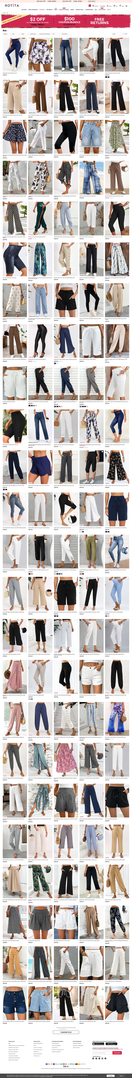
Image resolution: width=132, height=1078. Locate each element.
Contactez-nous (37, 1055)
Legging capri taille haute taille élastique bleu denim (115, 444)
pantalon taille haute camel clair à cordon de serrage (38, 859)
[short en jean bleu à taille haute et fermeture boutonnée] (15, 1003)
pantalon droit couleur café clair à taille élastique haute (64, 277)
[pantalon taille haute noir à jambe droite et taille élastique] (40, 635)
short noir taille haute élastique (60, 318)
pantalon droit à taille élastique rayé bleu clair (88, 859)
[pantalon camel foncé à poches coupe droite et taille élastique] (15, 341)
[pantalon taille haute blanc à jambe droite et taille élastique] (66, 551)
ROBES (72, 9)
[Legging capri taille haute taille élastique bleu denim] (117, 426)
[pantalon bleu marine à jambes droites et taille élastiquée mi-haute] (66, 383)
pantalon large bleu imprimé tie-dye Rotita (87, 195)
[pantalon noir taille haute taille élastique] (91, 259)
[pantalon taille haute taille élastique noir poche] (15, 635)
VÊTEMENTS (49, 9)
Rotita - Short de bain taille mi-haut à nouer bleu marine (38, 485)
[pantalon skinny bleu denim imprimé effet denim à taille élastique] (117, 551)
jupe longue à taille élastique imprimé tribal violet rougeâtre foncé (65, 778)
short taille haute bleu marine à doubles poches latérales (115, 527)
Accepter (111, 1075)
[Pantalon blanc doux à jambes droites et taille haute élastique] (66, 963)
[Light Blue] (106, 616)
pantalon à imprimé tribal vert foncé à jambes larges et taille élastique (39, 819)
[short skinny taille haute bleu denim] (15, 259)
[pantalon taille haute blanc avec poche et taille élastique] (40, 509)
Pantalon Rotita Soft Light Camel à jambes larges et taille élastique (115, 319)
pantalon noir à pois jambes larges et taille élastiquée (89, 778)
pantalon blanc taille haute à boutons (86, 236)
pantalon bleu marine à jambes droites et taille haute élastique (91, 818)
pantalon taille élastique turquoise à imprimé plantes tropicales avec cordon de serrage (40, 278)
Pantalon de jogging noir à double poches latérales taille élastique (115, 695)
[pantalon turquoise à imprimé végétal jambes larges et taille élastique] (40, 881)
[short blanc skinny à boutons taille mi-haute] (91, 676)
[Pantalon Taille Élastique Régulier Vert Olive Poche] (91, 551)
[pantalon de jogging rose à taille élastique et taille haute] (15, 718)
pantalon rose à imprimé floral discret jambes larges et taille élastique (14, 695)
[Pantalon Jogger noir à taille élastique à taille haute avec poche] (91, 467)
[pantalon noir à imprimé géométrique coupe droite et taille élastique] (15, 218)
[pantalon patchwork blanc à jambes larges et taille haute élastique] (15, 800)
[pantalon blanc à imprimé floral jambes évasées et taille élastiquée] (117, 259)
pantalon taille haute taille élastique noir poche (11, 654)
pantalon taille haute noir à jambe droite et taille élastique (39, 654)
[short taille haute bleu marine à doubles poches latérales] (117, 509)
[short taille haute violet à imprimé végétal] (40, 54)
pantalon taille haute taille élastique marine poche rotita (13, 485)
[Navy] (108, 77)
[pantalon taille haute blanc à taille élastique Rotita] (117, 635)
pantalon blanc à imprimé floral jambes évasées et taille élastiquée (115, 278)
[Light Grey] (34, 405)
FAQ (9, 1043)
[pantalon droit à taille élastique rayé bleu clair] (91, 841)
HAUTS (56, 9)
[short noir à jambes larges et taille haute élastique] (117, 1003)
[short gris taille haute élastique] (40, 922)
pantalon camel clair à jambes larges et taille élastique (89, 940)
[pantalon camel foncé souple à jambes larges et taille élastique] (15, 963)
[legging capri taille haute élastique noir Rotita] (117, 218)
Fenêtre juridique (76, 1047)
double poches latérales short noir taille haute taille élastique (65, 612)
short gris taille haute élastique (34, 940)
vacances (42, 9)
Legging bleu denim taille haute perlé (10, 73)
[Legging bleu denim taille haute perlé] (15, 54)
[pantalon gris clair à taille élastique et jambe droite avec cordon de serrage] (91, 383)
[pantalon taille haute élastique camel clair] (117, 881)
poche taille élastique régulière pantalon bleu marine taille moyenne (39, 738)
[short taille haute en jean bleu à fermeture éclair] (91, 136)
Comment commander (38, 1047)
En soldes (125, 33)
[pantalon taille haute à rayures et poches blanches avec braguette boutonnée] (66, 635)
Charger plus (66, 1032)
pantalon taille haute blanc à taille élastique (36, 155)
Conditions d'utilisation (77, 1043)
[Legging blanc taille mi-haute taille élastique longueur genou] (117, 383)
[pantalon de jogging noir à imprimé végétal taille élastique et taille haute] (117, 922)
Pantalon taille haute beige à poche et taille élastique (115, 859)
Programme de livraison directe (58, 1049)
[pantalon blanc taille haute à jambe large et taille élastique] (91, 509)
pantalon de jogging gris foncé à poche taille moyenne (13, 778)
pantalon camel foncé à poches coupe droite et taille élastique (14, 359)
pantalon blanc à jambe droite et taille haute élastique (64, 737)
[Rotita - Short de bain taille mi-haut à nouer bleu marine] (40, 467)
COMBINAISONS (89, 9)
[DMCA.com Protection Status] (66, 1066)
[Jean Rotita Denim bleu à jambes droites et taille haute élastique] (66, 54)
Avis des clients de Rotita (13, 1055)
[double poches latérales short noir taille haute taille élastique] (66, 593)
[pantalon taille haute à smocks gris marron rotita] (117, 177)
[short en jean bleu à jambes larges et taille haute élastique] (40, 1003)
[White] (57, 363)
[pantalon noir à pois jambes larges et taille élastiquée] (91, 759)
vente (108, 9)
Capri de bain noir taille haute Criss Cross (10, 444)
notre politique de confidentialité (84, 1068)
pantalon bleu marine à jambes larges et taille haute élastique (65, 359)
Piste (117, 6)
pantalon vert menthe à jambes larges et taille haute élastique (40, 778)
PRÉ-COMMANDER (33, 9)
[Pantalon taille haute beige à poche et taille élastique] (117, 841)
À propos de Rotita (55, 1043)
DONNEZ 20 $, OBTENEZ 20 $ (14, 1057)
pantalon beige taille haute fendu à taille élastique (37, 612)
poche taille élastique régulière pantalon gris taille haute (13, 612)
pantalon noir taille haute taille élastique (87, 277)
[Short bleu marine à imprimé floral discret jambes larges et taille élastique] (15, 136)
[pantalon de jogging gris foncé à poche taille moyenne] (15, 759)
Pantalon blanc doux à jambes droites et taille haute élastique (65, 981)
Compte (110, 6)
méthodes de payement (38, 1043)
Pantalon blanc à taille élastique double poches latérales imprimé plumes (89, 445)
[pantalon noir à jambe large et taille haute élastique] (66, 96)
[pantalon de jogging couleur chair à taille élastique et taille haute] (117, 341)
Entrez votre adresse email (99, 1052)
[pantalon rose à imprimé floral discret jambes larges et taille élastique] (15, 676)
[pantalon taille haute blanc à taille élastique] (40, 136)
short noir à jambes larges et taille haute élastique (114, 1021)
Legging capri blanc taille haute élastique (87, 73)
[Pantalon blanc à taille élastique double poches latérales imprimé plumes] (91, 426)
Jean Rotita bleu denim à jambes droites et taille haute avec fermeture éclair (39, 319)
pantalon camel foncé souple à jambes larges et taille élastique (14, 981)
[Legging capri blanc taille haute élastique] (91, 54)
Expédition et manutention (14, 1047)
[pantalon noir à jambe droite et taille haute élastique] (117, 96)
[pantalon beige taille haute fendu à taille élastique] (40, 593)
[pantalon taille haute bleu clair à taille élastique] (117, 593)
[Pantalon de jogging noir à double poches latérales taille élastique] (117, 676)
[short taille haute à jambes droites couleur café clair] (15, 96)
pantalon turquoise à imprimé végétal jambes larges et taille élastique (39, 900)
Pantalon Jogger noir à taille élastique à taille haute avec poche (91, 485)
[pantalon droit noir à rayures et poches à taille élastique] (15, 841)
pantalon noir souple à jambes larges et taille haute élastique (65, 899)
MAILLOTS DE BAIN (64, 9)
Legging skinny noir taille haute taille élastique (37, 359)
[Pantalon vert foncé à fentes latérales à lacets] (40, 218)
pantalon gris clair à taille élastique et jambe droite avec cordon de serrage (91, 402)
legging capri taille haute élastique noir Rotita (113, 236)
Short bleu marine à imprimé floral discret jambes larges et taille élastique (15, 156)
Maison (4, 12)
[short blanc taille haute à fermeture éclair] (66, 922)
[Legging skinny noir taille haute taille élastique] (40, 341)
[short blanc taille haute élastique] (15, 383)
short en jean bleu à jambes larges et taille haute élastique (39, 1021)
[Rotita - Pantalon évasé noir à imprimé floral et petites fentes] (117, 467)
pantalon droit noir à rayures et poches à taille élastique (13, 859)
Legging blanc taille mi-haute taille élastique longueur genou (116, 401)
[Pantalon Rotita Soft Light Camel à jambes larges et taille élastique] (117, 300)
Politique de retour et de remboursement (16, 1045)
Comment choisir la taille (13, 1049)
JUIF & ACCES (102, 9)
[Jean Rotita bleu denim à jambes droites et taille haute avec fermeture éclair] (40, 300)
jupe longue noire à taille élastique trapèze (11, 940)
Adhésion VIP (36, 1051)
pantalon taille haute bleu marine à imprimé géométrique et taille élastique (90, 738)
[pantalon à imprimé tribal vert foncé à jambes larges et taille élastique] (40, 800)
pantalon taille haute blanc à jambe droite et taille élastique (65, 569)
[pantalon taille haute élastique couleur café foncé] (40, 96)
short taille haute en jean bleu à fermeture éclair (88, 155)
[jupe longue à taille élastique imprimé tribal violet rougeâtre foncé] (66, 759)
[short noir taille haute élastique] (66, 300)
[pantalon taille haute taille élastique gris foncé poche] (66, 467)
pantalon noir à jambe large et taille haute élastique (63, 115)
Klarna (35, 1045)
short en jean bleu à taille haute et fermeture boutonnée (13, 1021)
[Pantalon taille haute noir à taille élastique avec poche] (40, 551)
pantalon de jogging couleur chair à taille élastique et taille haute (116, 360)
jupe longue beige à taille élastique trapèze (87, 1021)
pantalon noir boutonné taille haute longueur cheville (89, 612)
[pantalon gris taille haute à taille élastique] (40, 676)
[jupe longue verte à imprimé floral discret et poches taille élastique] (117, 136)
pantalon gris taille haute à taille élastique (36, 695)
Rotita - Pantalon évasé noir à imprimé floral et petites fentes (116, 485)
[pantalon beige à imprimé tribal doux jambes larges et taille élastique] (15, 300)
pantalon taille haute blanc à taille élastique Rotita (114, 654)
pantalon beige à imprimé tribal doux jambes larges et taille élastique (14, 319)
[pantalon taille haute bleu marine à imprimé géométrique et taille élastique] (91, 718)
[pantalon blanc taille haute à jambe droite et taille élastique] (15, 551)
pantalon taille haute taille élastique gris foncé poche (64, 485)
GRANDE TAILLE (79, 9)
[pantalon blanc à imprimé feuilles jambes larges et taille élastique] (40, 177)
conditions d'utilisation (72, 1068)
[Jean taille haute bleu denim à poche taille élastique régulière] (15, 509)
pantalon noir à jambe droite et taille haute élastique (115, 115)
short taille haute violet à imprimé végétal (36, 73)
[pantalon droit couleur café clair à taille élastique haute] (66, 259)
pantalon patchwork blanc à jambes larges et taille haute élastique (13, 819)
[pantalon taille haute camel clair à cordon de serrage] (40, 841)
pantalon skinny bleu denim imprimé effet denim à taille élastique (115, 570)
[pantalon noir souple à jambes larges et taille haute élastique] (66, 881)
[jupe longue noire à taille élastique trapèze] (15, 922)
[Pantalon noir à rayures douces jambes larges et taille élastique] (40, 963)
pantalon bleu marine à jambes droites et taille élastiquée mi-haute (65, 402)
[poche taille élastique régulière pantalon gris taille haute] (15, 593)
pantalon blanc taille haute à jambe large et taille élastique (90, 527)
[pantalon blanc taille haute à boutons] (91, 218)
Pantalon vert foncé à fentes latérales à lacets (37, 236)
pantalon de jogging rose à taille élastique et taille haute (13, 737)
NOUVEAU (24, 9)
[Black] (106, 77)
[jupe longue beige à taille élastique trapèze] (91, 1003)
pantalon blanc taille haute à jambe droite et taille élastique (14, 569)
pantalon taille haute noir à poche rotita (112, 73)
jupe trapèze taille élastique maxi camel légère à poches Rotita (14, 899)
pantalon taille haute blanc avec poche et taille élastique (39, 527)
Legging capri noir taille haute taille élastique (62, 155)
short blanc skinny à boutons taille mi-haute (87, 695)
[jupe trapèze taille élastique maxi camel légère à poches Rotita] (15, 881)
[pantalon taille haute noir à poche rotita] (117, 54)
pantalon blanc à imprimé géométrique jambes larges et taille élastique (14, 196)
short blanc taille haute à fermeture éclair (62, 940)
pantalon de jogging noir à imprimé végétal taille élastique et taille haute (116, 941)
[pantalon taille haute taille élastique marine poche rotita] (15, 467)
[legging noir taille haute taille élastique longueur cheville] (91, 300)
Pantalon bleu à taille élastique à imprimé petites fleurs (115, 737)
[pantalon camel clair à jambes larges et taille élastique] (91, 922)
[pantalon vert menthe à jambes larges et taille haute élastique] (40, 759)
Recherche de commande (13, 1059)
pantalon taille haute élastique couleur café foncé (37, 115)
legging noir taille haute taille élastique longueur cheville (90, 318)
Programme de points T (38, 1049)
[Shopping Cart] (127, 6)
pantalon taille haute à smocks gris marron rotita (114, 195)
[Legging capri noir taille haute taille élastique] (66, 136)
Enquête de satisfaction (56, 1051)
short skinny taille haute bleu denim (9, 277)
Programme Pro (55, 1047)
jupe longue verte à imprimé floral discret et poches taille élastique (116, 156)
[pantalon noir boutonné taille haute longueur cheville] (91, 593)
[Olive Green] (32, 573)
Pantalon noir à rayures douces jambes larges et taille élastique (40, 981)
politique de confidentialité (78, 1045)
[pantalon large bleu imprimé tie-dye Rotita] (91, 177)
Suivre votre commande (13, 1051)
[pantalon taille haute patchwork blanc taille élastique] (66, 426)
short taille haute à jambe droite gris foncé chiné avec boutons (65, 818)
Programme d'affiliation (56, 1045)
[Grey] (108, 616)
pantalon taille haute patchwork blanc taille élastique (64, 444)
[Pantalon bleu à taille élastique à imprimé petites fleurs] (117, 718)
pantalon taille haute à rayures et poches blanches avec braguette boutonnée (64, 655)
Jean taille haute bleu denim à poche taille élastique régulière (14, 527)
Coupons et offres (12, 1053)
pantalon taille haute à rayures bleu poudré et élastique (64, 236)
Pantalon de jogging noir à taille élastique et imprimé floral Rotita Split (65, 196)
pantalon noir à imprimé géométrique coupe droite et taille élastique (14, 237)
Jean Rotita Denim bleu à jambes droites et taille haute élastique (64, 73)
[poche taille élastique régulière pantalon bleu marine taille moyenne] (40, 718)
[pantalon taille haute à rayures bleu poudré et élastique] (66, 218)
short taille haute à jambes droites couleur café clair (12, 115)
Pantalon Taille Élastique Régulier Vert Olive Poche (89, 569)
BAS (96, 9)
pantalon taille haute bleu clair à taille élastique (114, 612)
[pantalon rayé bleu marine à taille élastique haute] (91, 96)
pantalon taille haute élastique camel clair (113, 899)
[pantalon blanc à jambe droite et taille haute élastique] (66, 718)
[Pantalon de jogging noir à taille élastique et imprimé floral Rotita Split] (66, 177)
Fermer (121, 1075)
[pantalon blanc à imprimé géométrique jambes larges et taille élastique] (15, 177)
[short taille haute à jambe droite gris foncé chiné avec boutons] (66, 800)
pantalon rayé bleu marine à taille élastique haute (88, 115)
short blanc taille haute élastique (9, 401)
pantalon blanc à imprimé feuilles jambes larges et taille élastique (38, 196)
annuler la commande (38, 1053)
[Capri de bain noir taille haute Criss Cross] (15, 426)
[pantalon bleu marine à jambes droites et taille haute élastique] (91, 800)
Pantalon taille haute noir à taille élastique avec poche (38, 569)
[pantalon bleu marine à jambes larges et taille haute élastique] (66, 341)
